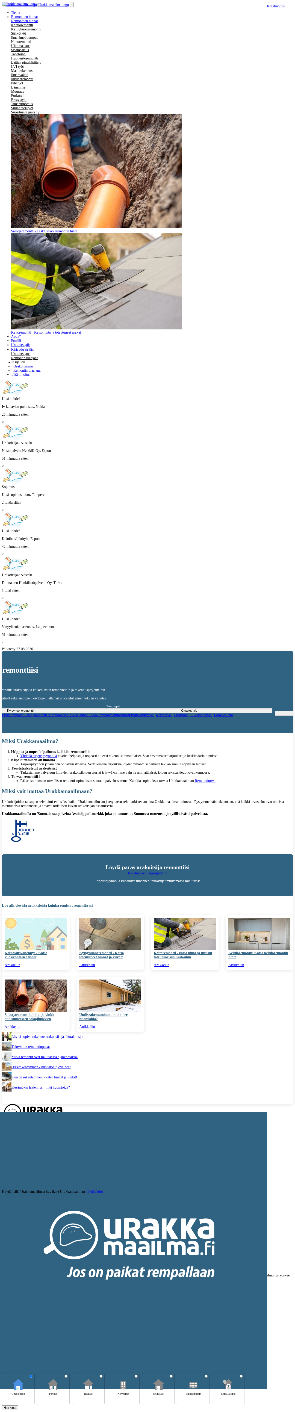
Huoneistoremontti (24, 58)
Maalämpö (80, 715)
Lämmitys (18, 87)
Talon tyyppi (113, 706)
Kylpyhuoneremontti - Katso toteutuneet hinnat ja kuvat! (101, 955)
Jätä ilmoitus (276, 6)
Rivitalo (148, 715)
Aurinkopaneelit (60, 715)
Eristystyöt (19, 100)
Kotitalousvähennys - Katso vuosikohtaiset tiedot (26, 955)
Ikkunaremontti (22, 79)
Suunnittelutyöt (22, 108)
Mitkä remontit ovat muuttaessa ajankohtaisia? (45, 1057)
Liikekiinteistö (201, 715)
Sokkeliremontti (100, 715)
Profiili (16, 341)
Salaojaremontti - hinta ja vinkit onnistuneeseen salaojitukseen (29, 1017)
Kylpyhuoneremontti (26, 29)
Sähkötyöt (18, 33)
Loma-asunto (223, 715)
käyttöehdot (94, 1191)
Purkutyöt (18, 96)
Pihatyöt (17, 83)
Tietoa (15, 13)
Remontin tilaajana (24, 358)
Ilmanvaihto (19, 75)
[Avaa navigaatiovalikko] (72, 4)
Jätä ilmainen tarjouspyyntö (147, 873)
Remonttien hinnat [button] (24, 17)
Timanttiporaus (22, 104)
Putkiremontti (14, 715)
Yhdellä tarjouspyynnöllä (38, 756)
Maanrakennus (21, 71)
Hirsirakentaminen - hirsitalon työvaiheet (41, 1067)
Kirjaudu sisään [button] (22, 349)
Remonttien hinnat (24, 21)
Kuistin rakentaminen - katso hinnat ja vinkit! (44, 1077)
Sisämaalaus (20, 50)
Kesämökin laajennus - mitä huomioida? (41, 1087)
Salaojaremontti (36, 715)
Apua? (16, 336)
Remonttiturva (205, 781)
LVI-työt (17, 66)
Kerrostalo (164, 715)
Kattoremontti (21, 42)
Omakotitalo (116, 715)
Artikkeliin (12, 965)
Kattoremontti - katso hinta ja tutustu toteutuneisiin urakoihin (183, 955)
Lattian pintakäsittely (26, 62)
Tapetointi (18, 54)
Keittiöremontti (22, 25)
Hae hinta (10, 1407)
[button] (18, 362)
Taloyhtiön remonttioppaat (31, 1047)
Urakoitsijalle (20, 345)
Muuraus (17, 91)
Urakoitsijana (20, 354)
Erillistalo (181, 715)
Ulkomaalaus (20, 46)
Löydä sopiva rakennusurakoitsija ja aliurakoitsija (47, 1037)
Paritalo (134, 715)
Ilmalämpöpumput (24, 37)
